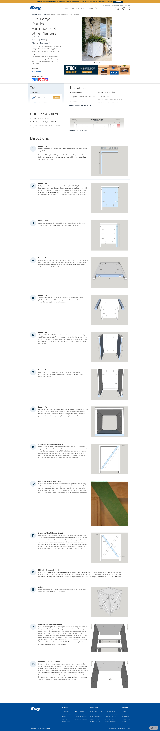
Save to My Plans (38, 40)
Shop (65, 8)
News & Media (126, 719)
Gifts (44, 14)
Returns (64, 719)
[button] (124, 9)
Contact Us (65, 711)
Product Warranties (96, 716)
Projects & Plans (78, 8)
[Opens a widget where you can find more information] (153, 728)
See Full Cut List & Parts (78, 131)
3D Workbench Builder (111, 714)
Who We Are (125, 714)
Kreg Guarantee (79, 711)
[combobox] (105, 8)
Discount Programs (110, 721)
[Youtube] (43, 79)
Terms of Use (121, 728)
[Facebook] (33, 79)
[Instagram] (46, 79)
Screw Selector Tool (110, 711)
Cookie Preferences (81, 719)
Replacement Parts (80, 716)
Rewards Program (110, 719)
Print (34, 43)
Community (125, 716)
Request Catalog (95, 721)
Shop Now (56, 97)
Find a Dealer (66, 721)
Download (44, 43)
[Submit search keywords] (118, 9)
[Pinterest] (39, 79)
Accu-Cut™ (42, 97)
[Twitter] (36, 79)
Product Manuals (95, 714)
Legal (128, 728)
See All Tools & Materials (78, 105)
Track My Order (66, 714)
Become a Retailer (80, 714)
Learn (91, 8)
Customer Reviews (110, 716)
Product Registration (96, 711)
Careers (124, 721)
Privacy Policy (112, 728)
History (124, 711)
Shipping (64, 716)
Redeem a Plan (94, 719)
